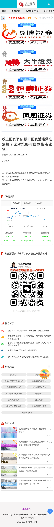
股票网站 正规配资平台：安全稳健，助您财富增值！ (29, 330)
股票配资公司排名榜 (13, 393)
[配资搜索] (49, 4)
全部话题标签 (27, 412)
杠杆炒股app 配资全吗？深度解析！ (22, 350)
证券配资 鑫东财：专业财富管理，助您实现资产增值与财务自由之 (29, 337)
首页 (4, 10)
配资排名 (38, 393)
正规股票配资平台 (38, 381)
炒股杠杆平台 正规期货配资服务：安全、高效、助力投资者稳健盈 (29, 343)
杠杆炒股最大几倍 (38, 387)
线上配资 (38, 400)
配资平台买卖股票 (13, 406)
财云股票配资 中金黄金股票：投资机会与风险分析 (28, 357)
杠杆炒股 (16, 10)
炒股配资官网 (13, 400)
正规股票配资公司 (13, 387)
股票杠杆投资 (32, 10)
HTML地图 (29, 517)
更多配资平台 (44, 18)
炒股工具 (13, 374)
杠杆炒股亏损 (38, 374)
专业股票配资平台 (38, 406)
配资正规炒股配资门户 (13, 381)
